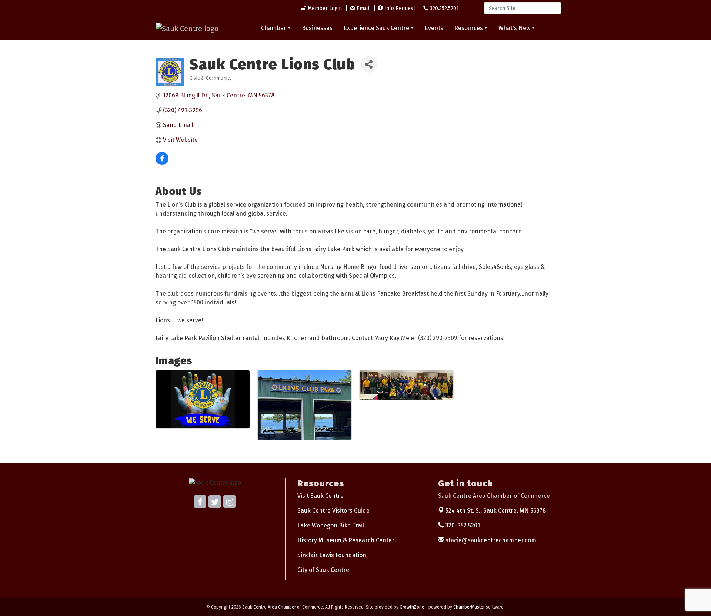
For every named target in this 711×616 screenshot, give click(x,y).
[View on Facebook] (162, 162)
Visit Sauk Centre (320, 495)
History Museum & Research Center (345, 540)
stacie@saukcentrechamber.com (490, 540)
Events (434, 27)
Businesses (317, 27)
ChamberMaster (469, 607)
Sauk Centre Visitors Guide (333, 510)
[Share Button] (369, 64)
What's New (514, 27)
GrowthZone (412, 607)
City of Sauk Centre (323, 569)
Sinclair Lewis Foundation (331, 555)
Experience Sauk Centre (376, 27)
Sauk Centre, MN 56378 (495, 510)
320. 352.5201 (462, 525)
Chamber (273, 27)
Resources (468, 27)
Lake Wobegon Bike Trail (330, 525)
